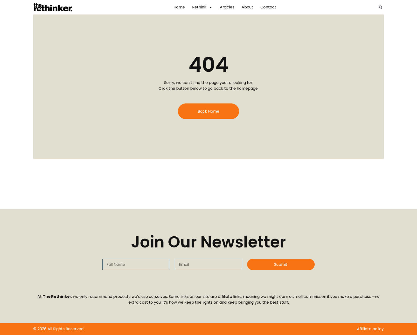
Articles (227, 7)
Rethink (199, 7)
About (247, 7)
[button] (380, 7)
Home (179, 7)
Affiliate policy (370, 329)
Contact (268, 7)
